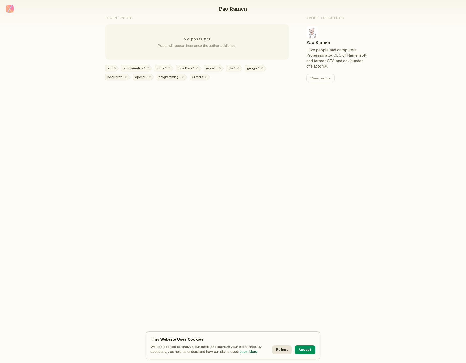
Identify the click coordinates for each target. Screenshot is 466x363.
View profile (320, 78)
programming (169, 77)
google (253, 68)
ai (109, 68)
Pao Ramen (233, 8)
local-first (115, 77)
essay (211, 68)
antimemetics (134, 68)
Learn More (248, 351)
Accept (305, 349)
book (161, 68)
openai (141, 77)
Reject (282, 349)
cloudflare (186, 68)
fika (231, 68)
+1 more (197, 77)
